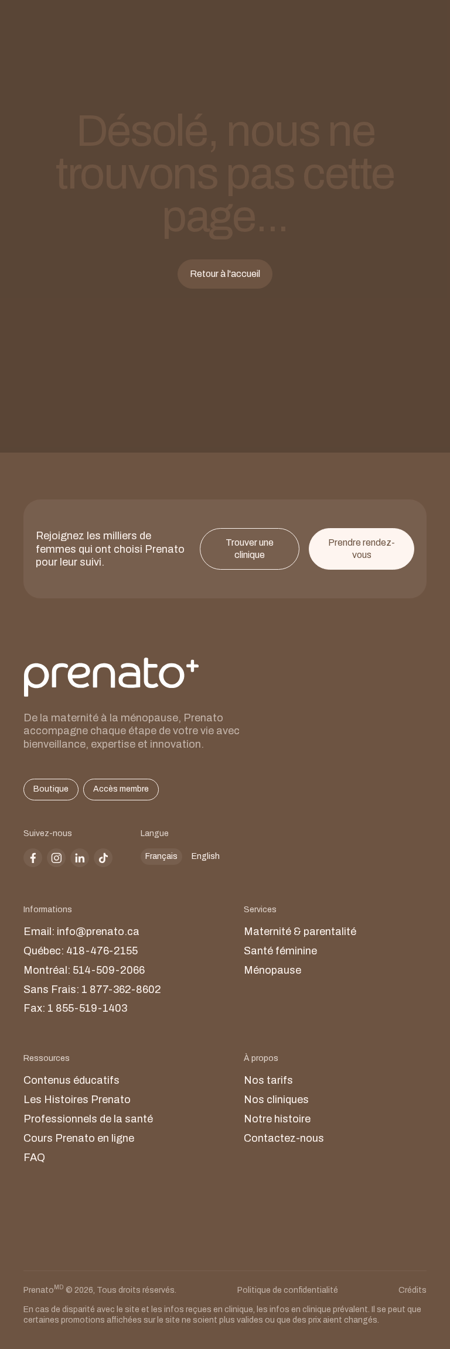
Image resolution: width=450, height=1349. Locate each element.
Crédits (412, 1290)
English (206, 856)
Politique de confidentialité (287, 1290)
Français (161, 856)
